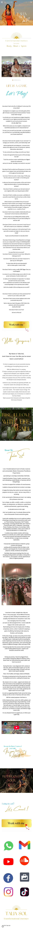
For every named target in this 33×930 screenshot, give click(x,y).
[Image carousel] (16, 68)
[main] (16, 94)
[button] (2, 2)
